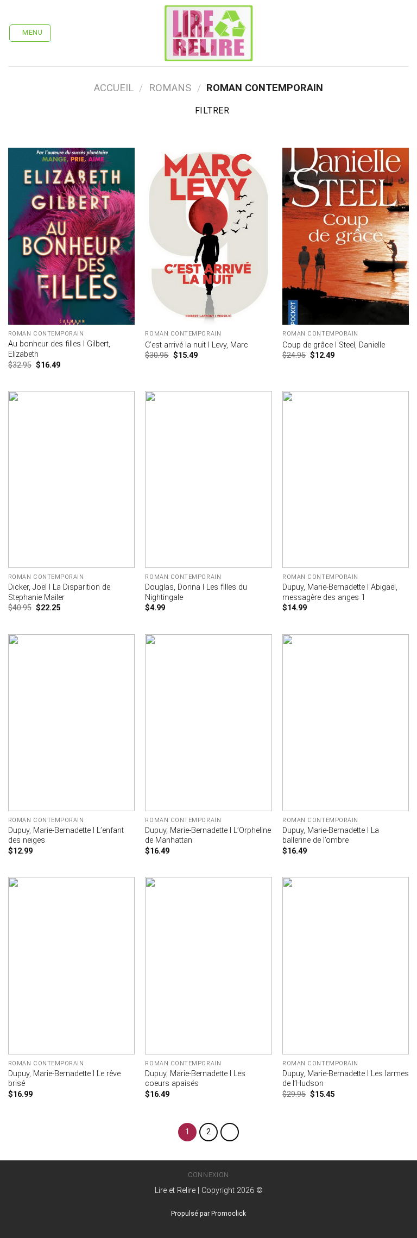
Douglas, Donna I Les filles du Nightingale (196, 592)
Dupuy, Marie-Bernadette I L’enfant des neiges (66, 835)
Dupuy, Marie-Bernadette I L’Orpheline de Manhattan (208, 835)
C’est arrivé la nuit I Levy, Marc (196, 345)
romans (170, 87)
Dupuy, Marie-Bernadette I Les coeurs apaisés (195, 1079)
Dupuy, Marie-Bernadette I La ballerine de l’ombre (330, 835)
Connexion (208, 1175)
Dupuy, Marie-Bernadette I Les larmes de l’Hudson (345, 1079)
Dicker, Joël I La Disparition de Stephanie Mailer (59, 592)
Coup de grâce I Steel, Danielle (333, 345)
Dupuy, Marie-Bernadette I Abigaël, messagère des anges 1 (339, 592)
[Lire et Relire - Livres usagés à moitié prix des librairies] (208, 33)
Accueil (114, 87)
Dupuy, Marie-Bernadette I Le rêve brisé (64, 1079)
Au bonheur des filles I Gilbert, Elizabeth (59, 349)
